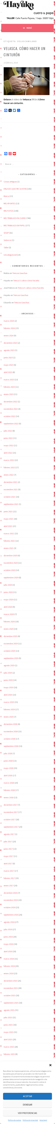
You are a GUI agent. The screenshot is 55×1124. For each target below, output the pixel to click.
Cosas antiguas (10, 181)
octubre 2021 (9, 496)
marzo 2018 (9, 782)
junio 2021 (8, 511)
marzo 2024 (9, 320)
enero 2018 (8, 797)
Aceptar (27, 1096)
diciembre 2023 (10, 342)
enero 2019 (8, 716)
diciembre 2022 (10, 401)
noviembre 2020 (11, 562)
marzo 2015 (9, 1046)
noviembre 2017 (11, 812)
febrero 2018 (9, 790)
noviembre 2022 (11, 409)
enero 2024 (8, 335)
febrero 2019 (9, 709)
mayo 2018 (8, 768)
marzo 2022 (9, 460)
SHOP (6, 232)
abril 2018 (8, 775)
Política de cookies (14, 1120)
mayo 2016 (8, 944)
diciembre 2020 (10, 555)
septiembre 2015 (11, 1002)
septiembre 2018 (11, 746)
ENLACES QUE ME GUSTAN (15, 188)
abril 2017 (8, 863)
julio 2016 (8, 929)
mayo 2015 (8, 1032)
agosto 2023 (9, 350)
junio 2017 (8, 848)
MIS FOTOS (8, 210)
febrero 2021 (9, 540)
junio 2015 (8, 1024)
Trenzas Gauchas (19, 273)
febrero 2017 (9, 878)
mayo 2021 (8, 518)
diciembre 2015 (10, 980)
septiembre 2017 (11, 826)
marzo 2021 (9, 533)
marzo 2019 (9, 702)
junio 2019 (8, 680)
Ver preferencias (27, 1113)
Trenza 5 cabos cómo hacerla (26, 280)
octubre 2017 (9, 819)
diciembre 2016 (10, 892)
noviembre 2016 (11, 900)
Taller (6, 247)
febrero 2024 (9, 328)
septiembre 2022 (11, 423)
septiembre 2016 (11, 914)
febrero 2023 (9, 387)
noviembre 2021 (11, 489)
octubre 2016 (9, 907)
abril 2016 (8, 951)
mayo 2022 (8, 445)
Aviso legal (43, 1120)
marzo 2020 (9, 614)
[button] (50, 1065)
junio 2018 (8, 760)
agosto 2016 (9, 922)
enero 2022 (8, 474)
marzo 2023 (9, 379)
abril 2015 (8, 1039)
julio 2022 (8, 430)
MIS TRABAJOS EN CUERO (15, 218)
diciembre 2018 (10, 724)
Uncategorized (10, 254)
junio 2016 (8, 936)
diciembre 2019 (10, 636)
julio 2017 (8, 841)
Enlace (7, 99)
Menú (29, 27)
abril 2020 (8, 606)
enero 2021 (8, 548)
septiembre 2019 (11, 658)
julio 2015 (8, 1017)
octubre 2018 (9, 738)
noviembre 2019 (11, 643)
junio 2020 (8, 592)
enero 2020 (8, 629)
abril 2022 (8, 452)
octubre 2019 (9, 651)
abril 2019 (8, 694)
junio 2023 (8, 357)
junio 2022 (8, 438)
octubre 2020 (9, 570)
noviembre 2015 (11, 988)
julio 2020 (8, 584)
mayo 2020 (8, 599)
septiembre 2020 (11, 577)
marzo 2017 (9, 870)
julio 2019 (8, 672)
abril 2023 (8, 372)
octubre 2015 (9, 995)
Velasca (27, 99)
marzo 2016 (9, 958)
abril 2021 (8, 526)
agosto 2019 (9, 665)
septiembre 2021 (11, 504)
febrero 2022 (9, 467)
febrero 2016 (9, 966)
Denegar (27, 1104)
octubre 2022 (9, 416)
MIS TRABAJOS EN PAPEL (14, 225)
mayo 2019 (8, 687)
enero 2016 (8, 973)
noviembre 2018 (11, 731)
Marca (6, 196)
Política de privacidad (30, 1120)
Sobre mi (7, 240)
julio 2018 (8, 753)
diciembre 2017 (10, 804)
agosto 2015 (9, 1010)
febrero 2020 (9, 621)
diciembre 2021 (10, 482)
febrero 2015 (9, 1054)
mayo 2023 (8, 365)
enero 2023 (8, 394)
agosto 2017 (9, 834)
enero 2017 (8, 885)
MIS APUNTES (9, 203)
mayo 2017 (8, 856)
